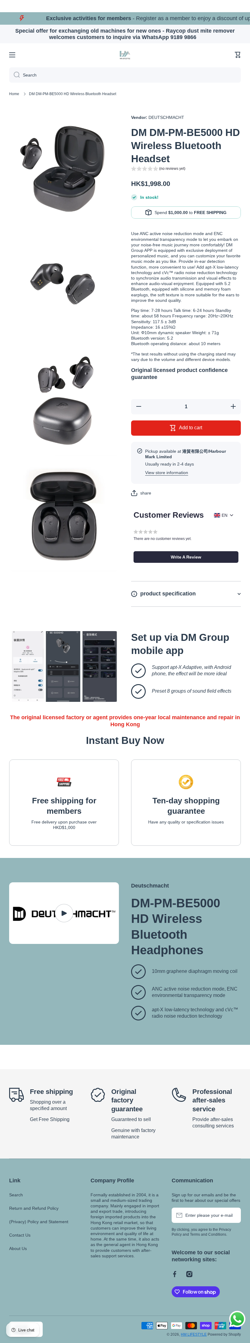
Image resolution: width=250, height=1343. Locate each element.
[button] (238, 55)
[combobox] (125, 75)
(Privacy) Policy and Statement (38, 1221)
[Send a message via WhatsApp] (237, 1319)
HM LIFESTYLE (194, 1334)
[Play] (64, 913)
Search (16, 1194)
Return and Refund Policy (34, 1208)
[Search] (14, 75)
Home (14, 94)
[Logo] (125, 55)
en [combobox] (224, 515)
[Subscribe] (233, 1215)
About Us (18, 1248)
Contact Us (19, 1235)
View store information (166, 472)
